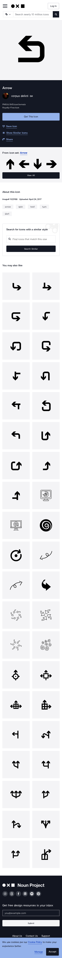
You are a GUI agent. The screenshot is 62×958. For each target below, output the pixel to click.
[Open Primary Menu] (5, 6)
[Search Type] (8, 14)
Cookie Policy (35, 942)
